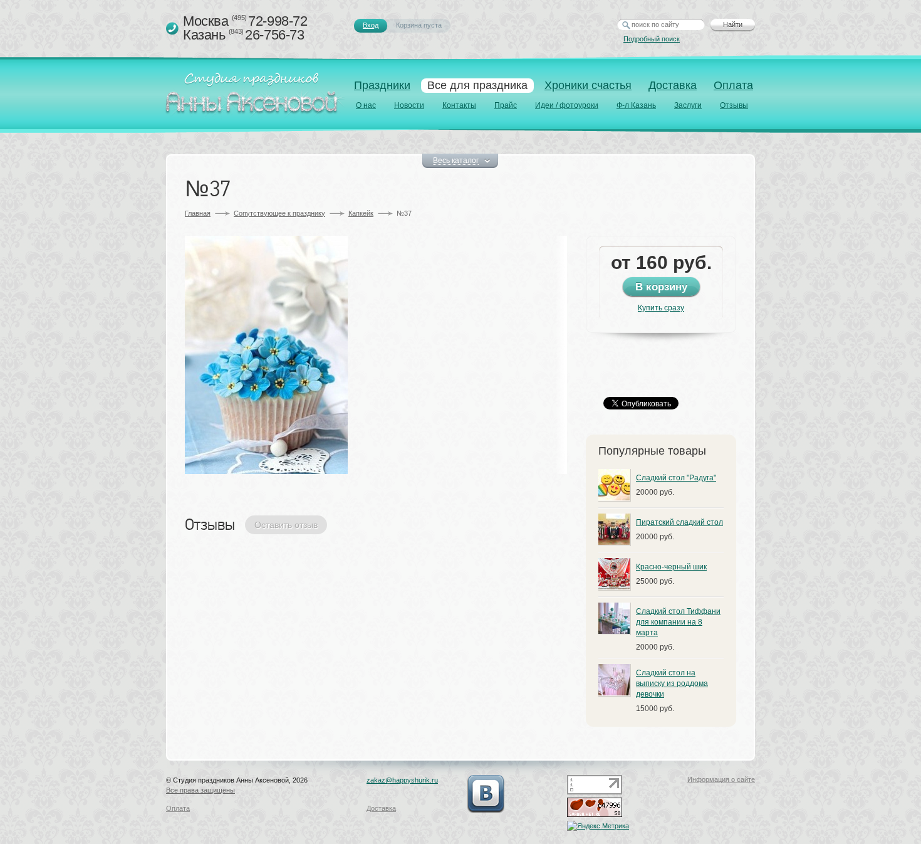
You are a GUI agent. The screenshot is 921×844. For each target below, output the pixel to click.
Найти (732, 24)
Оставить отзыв (286, 525)
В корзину (661, 287)
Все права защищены (200, 790)
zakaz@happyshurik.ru (402, 780)
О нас (366, 105)
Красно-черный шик (671, 566)
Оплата (733, 85)
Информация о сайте (721, 779)
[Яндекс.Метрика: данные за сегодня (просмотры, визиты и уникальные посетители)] (598, 826)
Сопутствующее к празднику (279, 213)
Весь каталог (456, 161)
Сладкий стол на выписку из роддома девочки (672, 683)
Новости (409, 105)
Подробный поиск (651, 39)
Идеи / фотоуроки (566, 105)
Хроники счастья (588, 85)
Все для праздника (477, 85)
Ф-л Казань (636, 105)
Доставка (672, 85)
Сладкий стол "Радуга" (676, 477)
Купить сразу (661, 307)
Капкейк (360, 213)
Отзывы (734, 105)
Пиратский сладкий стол (679, 522)
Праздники (382, 85)
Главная (198, 213)
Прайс (505, 105)
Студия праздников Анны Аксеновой (254, 96)
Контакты (459, 105)
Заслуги (688, 105)
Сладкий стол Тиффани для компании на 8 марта (678, 622)
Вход (370, 25)
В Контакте (485, 794)
